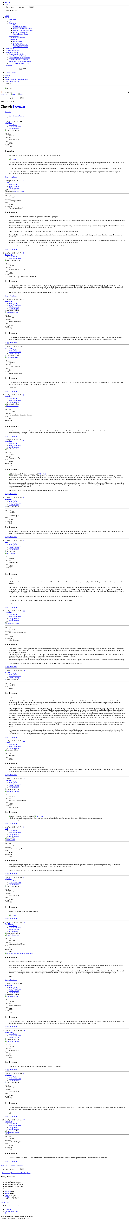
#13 (24, 778)
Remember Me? (12, 10)
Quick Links (13, 39)
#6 (23, 395)
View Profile (13, 125)
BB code (8, 1191)
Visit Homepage (14, 128)
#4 (23, 299)
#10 (24, 611)
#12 (24, 741)
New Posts (12, 19)
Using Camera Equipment (17, 56)
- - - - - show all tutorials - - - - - (19, 63)
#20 (24, 1120)
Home (7, 16)
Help (6, 4)
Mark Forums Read (19, 38)
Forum (7, 17)
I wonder (19, 106)
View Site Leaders (19, 43)
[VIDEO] (8, 1197)
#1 (23, 121)
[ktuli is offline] (10, 553)
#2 (23, 181)
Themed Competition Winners (22, 28)
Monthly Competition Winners (22, 30)
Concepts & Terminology (17, 54)
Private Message (14, 188)
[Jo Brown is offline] (11, 357)
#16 (24, 922)
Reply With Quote (11, 177)
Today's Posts (17, 41)
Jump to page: (9, 98)
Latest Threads (9, 48)
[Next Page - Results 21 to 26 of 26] (13, 94)
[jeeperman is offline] (12, 312)
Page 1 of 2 (4, 94)
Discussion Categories (12, 50)
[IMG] (7, 1195)
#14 (24, 827)
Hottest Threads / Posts (20, 34)
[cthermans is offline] (11, 406)
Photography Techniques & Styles (20, 61)
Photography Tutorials (12, 52)
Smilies (7, 1193)
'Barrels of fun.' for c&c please (20, 1173)
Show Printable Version (16, 116)
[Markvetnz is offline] (12, 1041)
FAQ (10, 21)
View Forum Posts (15, 127)
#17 (24, 983)
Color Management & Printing (18, 59)
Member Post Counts (20, 27)
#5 (23, 346)
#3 (23, 253)
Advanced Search (10, 72)
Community (13, 23)
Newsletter (8, 65)
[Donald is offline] (18, 191)
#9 (23, 540)
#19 (24, 1073)
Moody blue (6, 1173)
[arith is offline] (10, 840)
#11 (24, 670)
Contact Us (8, 1209)
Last (17, 94)
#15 (24, 877)
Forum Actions (13, 36)
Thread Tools (8, 112)
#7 (23, 440)
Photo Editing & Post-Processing (19, 58)
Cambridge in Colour (11, 1211)
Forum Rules (5, 1202)
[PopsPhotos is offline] (12, 935)
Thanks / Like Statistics (20, 32)
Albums (15, 25)
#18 (24, 1030)
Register (7, 2)
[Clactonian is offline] (12, 623)
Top (6, 1213)
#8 (23, 497)
